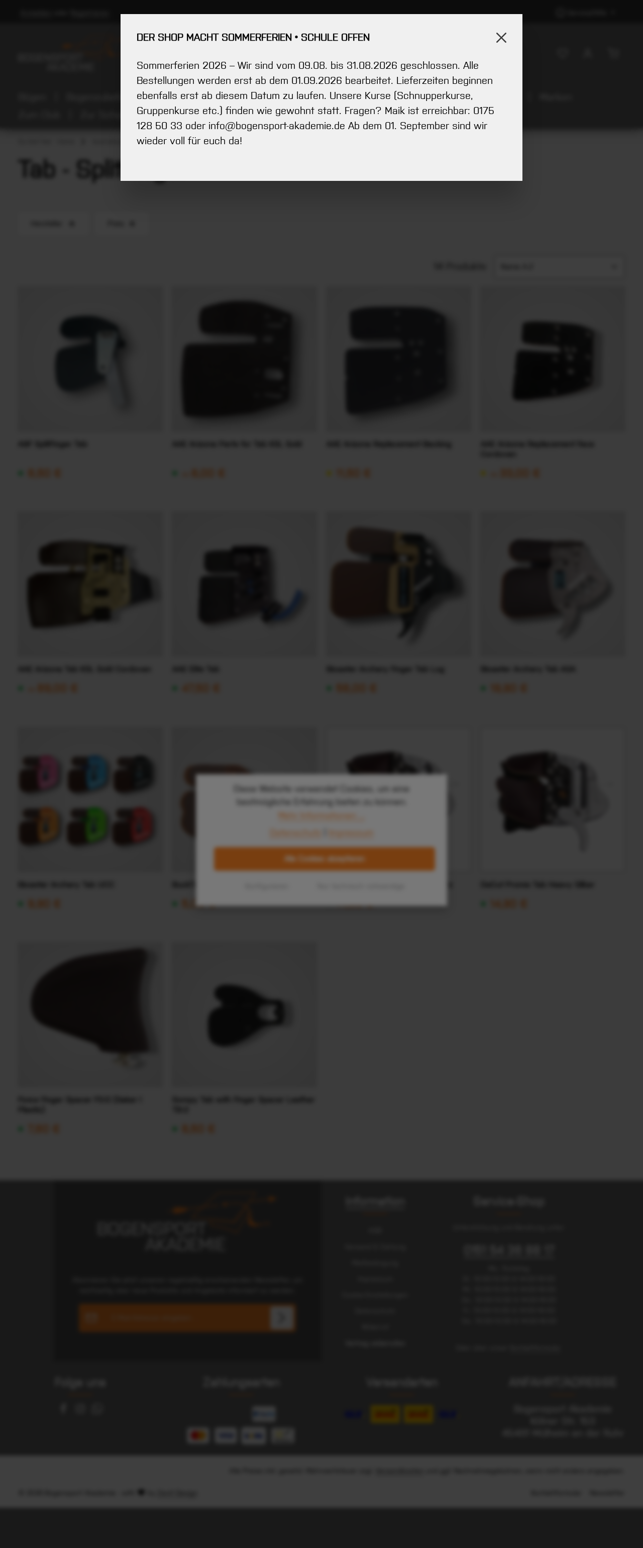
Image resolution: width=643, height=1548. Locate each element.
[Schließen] (501, 38)
